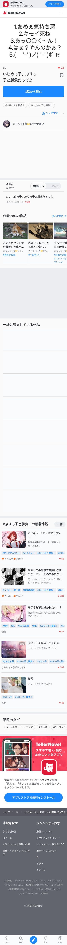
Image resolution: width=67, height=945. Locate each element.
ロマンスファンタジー (47, 838)
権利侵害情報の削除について (20, 889)
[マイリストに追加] (62, 75)
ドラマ (39, 863)
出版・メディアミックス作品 (16, 852)
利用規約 (8, 881)
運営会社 (44, 894)
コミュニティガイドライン (51, 881)
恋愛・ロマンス (44, 831)
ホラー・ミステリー (46, 850)
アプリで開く (54, 4)
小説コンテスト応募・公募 (16, 844)
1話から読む (33, 91)
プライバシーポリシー (28, 894)
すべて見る (57, 216)
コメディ (40, 870)
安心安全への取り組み (13, 885)
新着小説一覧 (9, 831)
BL (37, 857)
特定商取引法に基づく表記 (37, 885)
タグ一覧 (7, 838)
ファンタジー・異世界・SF (50, 844)
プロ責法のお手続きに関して (47, 889)
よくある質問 (57, 885)
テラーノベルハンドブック (26, 881)
